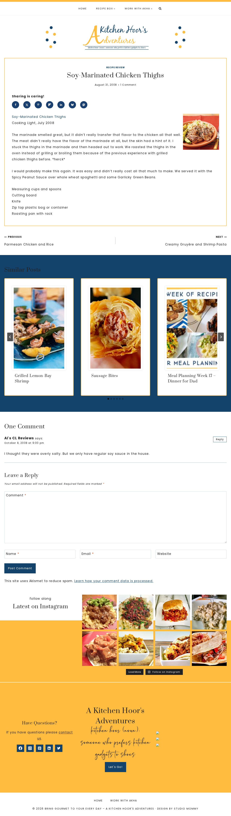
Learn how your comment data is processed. (113, 581)
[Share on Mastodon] (83, 104)
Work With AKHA (123, 800)
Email (88, 554)
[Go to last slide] (10, 337)
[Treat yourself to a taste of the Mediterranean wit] (136, 612)
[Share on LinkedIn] (61, 104)
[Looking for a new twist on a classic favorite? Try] (209, 648)
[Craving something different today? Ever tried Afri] (99, 648)
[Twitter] (58, 748)
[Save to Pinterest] (38, 104)
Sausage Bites (104, 375)
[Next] (221, 337)
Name (12, 554)
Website (164, 554)
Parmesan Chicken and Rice (29, 241)
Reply (220, 439)
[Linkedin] (49, 748)
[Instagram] (30, 748)
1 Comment (128, 85)
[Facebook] (20, 748)
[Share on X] (26, 104)
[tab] (108, 399)
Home (83, 8)
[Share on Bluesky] (72, 104)
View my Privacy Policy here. (191, 728)
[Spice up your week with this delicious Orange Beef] (136, 648)
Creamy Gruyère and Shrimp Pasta (196, 241)
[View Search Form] (160, 9)
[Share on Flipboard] (49, 104)
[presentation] (39, 328)
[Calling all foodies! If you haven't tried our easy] (209, 612)
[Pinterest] (39, 748)
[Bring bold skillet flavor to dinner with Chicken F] (172, 612)
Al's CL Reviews (19, 438)
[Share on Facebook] (15, 104)
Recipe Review (115, 67)
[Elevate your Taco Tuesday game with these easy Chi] (172, 648)
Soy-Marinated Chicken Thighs (39, 117)
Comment (16, 495)
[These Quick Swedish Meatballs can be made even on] (99, 612)
